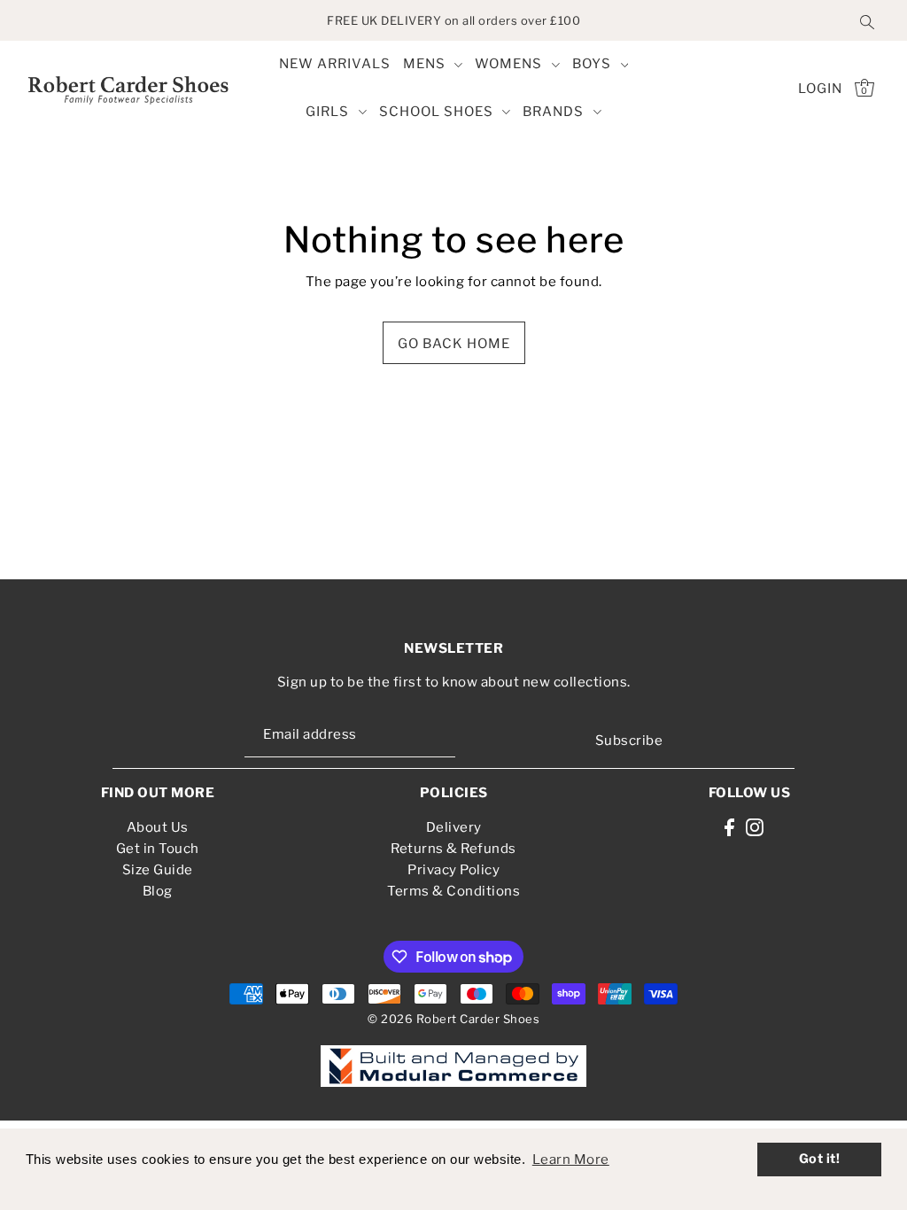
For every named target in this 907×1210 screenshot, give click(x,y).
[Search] (867, 20)
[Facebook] (729, 827)
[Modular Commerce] (453, 1057)
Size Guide (157, 870)
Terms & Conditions (453, 891)
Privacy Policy (453, 870)
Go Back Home (454, 344)
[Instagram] (755, 827)
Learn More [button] (570, 1159)
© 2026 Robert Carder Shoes (453, 1019)
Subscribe (629, 740)
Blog (158, 891)
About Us (158, 827)
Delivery (454, 827)
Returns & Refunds (453, 849)
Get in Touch (157, 849)
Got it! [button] (820, 1159)
